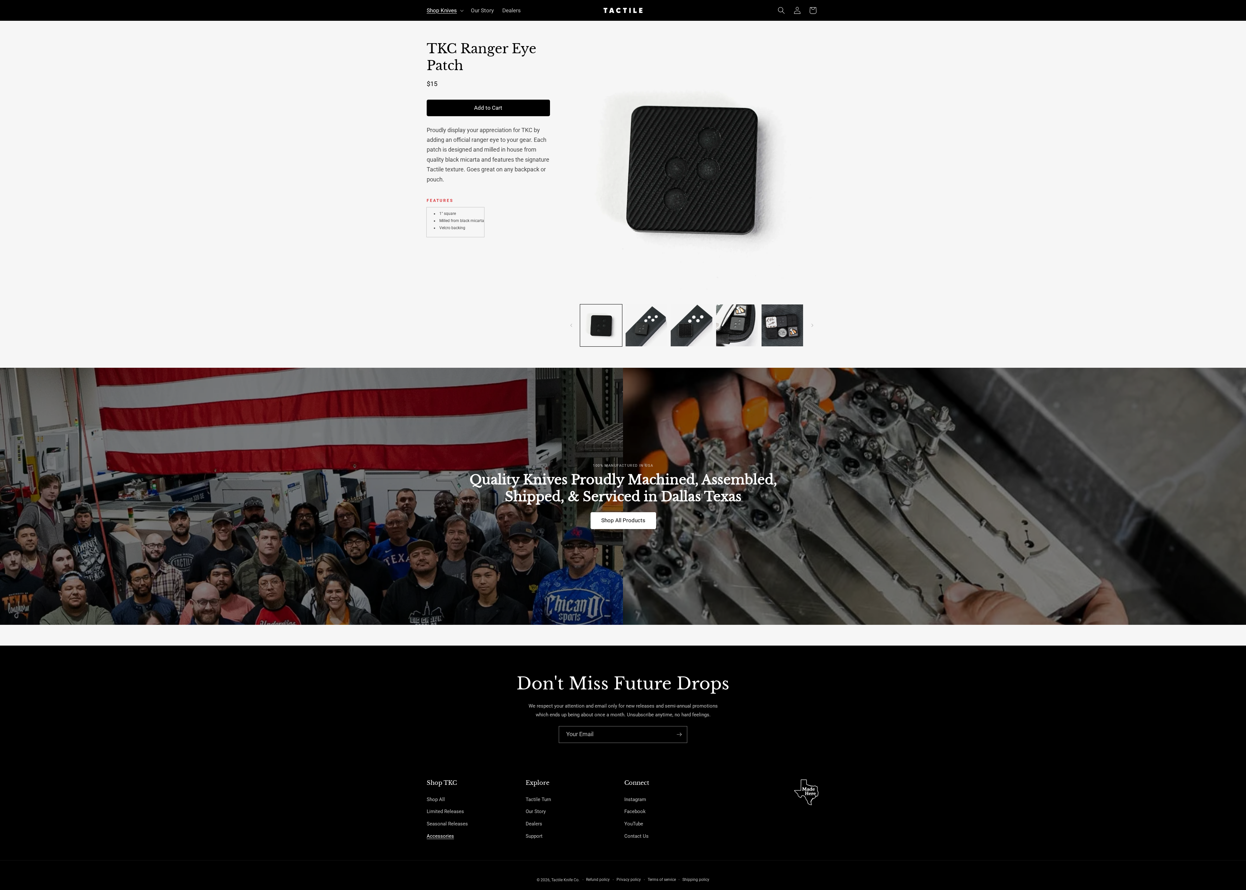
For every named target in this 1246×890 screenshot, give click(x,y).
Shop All (436, 799)
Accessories (440, 836)
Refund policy (598, 879)
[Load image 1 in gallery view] (601, 325)
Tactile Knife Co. (565, 880)
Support (534, 836)
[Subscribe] (679, 734)
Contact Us (636, 836)
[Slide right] (812, 325)
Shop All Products (623, 520)
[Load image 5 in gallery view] (782, 325)
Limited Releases (445, 811)
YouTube (633, 824)
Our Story (536, 811)
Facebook (635, 811)
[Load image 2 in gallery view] (646, 325)
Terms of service (662, 879)
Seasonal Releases (447, 824)
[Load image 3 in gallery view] (692, 325)
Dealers (534, 824)
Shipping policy (695, 879)
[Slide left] (571, 325)
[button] (444, 10)
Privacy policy (629, 879)
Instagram (635, 799)
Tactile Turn (538, 799)
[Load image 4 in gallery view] (737, 325)
